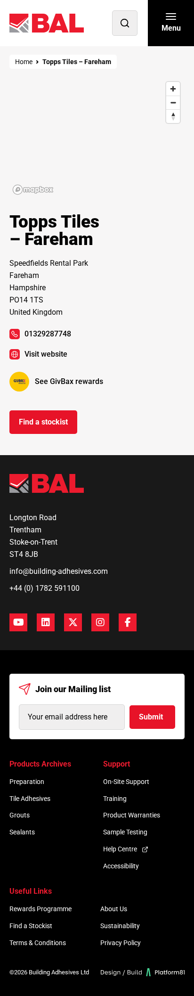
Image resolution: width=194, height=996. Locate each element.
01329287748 (47, 333)
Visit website (45, 354)
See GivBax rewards (69, 381)
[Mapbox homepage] (33, 189)
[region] (97, 137)
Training (115, 798)
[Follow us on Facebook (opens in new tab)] (128, 622)
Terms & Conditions (37, 943)
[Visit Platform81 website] (143, 972)
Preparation (26, 781)
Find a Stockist (30, 926)
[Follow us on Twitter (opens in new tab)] (73, 622)
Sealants (22, 832)
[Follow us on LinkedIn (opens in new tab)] (46, 622)
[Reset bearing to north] (173, 116)
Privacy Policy (120, 943)
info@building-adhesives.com (58, 571)
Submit (151, 716)
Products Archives (40, 763)
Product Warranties (131, 815)
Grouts (19, 815)
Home (23, 61)
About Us (113, 909)
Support (116, 763)
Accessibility (121, 866)
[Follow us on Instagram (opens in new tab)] (100, 622)
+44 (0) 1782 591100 (44, 588)
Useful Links (30, 891)
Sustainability (120, 926)
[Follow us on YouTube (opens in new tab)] (18, 622)
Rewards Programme (40, 909)
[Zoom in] (173, 89)
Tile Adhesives (29, 798)
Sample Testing (125, 832)
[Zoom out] (173, 102)
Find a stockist (43, 421)
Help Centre (120, 849)
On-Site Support (126, 781)
